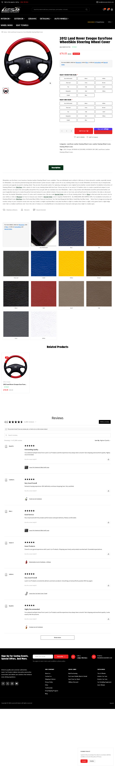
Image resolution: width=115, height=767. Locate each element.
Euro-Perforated (68, 78)
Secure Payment (41, 210)
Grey (86, 82)
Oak (86, 86)
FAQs (46, 685)
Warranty (27, 210)
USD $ (109, 22)
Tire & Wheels (101, 673)
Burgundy (68, 91)
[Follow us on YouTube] (16, 683)
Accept (84, 761)
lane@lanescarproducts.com (106, 2)
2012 (65, 149)
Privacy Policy (49, 682)
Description (56, 168)
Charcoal (68, 82)
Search (112, 703)
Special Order (59, 194)
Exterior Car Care (102, 679)
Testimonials (49, 688)
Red (86, 91)
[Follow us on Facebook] (3, 683)
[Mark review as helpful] (108, 459)
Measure (19, 197)
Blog (46, 693)
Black (86, 78)
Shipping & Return (50, 679)
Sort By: (97, 440)
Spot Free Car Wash (74, 679)
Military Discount (73, 682)
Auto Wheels (101, 685)
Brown (103, 82)
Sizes (88, 194)
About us (47, 673)
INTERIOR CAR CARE (92, 149)
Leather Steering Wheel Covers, (83, 144)
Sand (104, 86)
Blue (86, 95)
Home (5, 32)
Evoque (69, 149)
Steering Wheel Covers (66, 147)
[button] (36, 422)
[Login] (112, 9)
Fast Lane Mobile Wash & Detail (77, 676)
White (103, 78)
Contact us (48, 676)
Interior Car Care (102, 676)
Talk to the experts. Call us (16, 2)
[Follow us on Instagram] (12, 683)
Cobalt (68, 95)
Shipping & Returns (11, 210)
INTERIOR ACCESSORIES (79, 149)
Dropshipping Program (51, 691)
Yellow (103, 91)
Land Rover (101, 149)
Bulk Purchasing (72, 673)
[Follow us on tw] (7, 683)
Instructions (97, 62)
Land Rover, (70, 144)
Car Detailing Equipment (104, 682)
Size (87, 62)
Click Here (19, 187)
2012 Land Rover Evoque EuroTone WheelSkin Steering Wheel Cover (14, 385)
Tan (68, 86)
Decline (92, 761)
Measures (78, 62)
